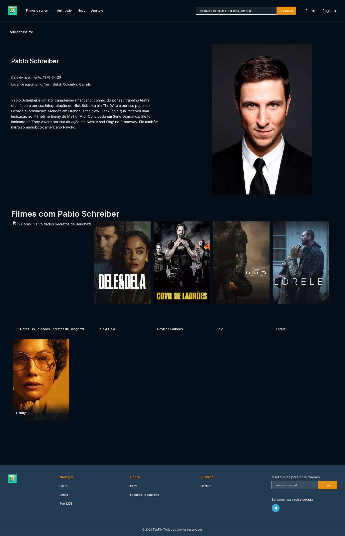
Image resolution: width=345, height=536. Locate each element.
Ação (175, 321)
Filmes (63, 486)
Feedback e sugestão (144, 494)
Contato (206, 486)
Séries (63, 494)
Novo (81, 10)
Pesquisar (286, 10)
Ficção (221, 321)
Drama (21, 321)
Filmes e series (37, 10)
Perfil (133, 486)
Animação (64, 10)
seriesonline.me (21, 32)
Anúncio (97, 10)
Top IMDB (65, 503)
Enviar (327, 485)
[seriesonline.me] (13, 10)
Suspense (33, 321)
